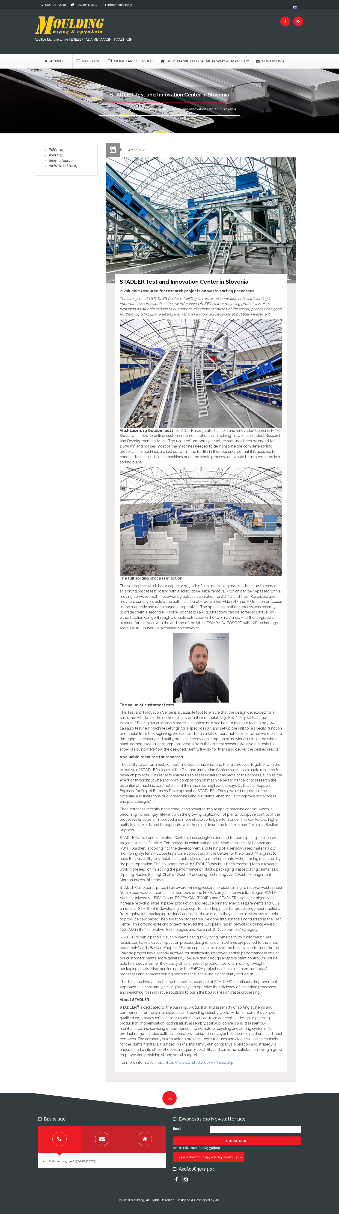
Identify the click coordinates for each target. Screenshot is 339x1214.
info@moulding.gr (119, 5)
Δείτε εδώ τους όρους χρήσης (197, 1147)
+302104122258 (55, 5)
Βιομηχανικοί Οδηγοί (134, 61)
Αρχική (56, 61)
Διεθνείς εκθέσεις (63, 166)
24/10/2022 (136, 150)
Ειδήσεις (56, 150)
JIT (217, 1200)
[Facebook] (285, 21)
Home (107, 109)
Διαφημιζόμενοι (61, 160)
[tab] (59, 1139)
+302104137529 (86, 5)
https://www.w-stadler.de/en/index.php (199, 1062)
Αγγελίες (56, 155)
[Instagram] (298, 21)
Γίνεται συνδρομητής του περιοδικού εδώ (208, 1157)
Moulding (91, 61)
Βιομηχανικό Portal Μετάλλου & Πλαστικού (208, 61)
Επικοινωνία (273, 61)
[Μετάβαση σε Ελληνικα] (294, 7)
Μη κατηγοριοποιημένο (135, 109)
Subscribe (236, 1141)
